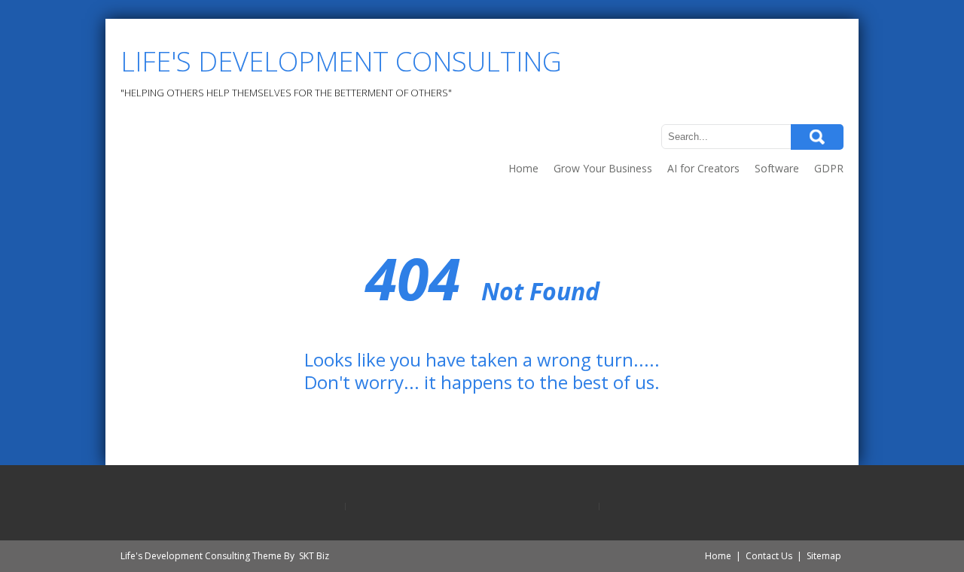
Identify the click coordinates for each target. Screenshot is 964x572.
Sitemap (824, 555)
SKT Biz (314, 555)
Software (777, 168)
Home (523, 168)
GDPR (829, 168)
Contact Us (769, 555)
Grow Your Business (603, 168)
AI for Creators (703, 168)
